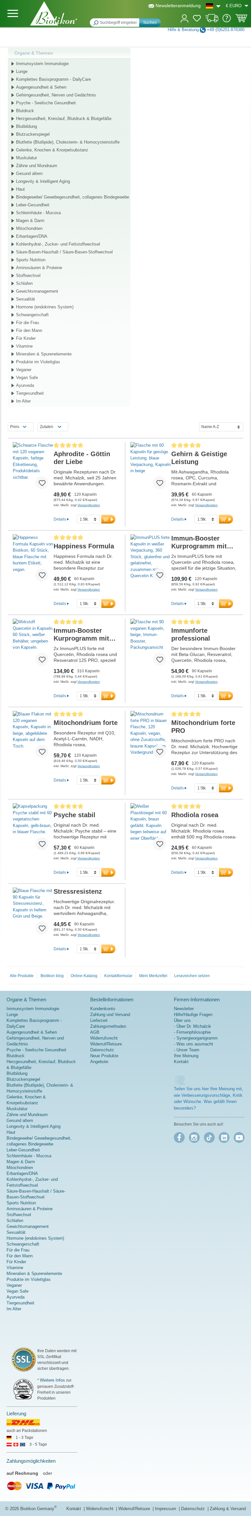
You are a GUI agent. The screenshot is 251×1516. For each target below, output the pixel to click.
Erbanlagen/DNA (31, 236)
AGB (94, 1032)
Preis (14, 426)
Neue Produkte (104, 1055)
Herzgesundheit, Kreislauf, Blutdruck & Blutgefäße (63, 118)
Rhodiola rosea (194, 814)
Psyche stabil (74, 814)
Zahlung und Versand (110, 1014)
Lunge (21, 71)
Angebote (99, 1061)
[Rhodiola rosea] (150, 829)
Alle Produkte (22, 975)
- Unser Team (186, 1049)
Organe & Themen (33, 53)
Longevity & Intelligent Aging (43, 181)
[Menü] (13, 13)
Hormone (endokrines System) (45, 306)
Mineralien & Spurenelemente (44, 354)
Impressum (166, 1508)
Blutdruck (25, 110)
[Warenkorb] (241, 20)
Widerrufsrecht (104, 1038)
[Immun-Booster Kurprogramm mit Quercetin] (150, 560)
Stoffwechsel (28, 275)
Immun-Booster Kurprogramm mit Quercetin (199, 542)
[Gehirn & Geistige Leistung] (150, 468)
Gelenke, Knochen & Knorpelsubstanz (52, 149)
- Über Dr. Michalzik (192, 1026)
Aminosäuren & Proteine (39, 267)
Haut (20, 189)
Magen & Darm (30, 220)
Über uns (182, 1020)
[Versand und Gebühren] (212, 20)
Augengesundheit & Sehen (41, 87)
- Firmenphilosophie (192, 1032)
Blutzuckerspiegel (33, 134)
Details (60, 519)
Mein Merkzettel (153, 975)
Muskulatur (26, 157)
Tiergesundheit (30, 393)
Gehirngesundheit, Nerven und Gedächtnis (56, 95)
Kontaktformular (118, 975)
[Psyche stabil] (33, 829)
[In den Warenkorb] (108, 519)
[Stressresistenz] (33, 913)
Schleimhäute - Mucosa (38, 212)
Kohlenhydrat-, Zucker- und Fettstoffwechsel (58, 244)
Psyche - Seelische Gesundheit (46, 102)
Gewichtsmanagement (37, 291)
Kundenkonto (102, 1008)
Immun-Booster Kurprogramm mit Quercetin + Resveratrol (81, 634)
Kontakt (181, 1061)
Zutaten (46, 426)
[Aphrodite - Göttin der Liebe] (33, 468)
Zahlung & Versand (228, 1508)
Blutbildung (26, 126)
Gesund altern (29, 173)
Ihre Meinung (186, 1055)
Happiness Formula (84, 546)
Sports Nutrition (30, 259)
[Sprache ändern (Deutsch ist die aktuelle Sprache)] (213, 6)
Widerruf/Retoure (106, 1044)
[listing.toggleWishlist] (41, 482)
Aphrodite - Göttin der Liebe (82, 457)
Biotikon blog (52, 975)
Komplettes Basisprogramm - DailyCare (53, 79)
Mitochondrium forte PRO (203, 726)
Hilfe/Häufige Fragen (193, 1014)
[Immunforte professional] (150, 645)
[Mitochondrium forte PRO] (150, 737)
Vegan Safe (27, 377)
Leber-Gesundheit (32, 204)
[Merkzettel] (197, 19)
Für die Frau (27, 322)
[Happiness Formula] (33, 560)
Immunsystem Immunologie (42, 63)
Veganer (23, 369)
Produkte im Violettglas (38, 361)
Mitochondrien (29, 228)
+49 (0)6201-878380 (225, 29)
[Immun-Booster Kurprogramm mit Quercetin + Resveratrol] (33, 645)
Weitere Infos (52, 1380)
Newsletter (184, 1008)
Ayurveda (25, 385)
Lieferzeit (99, 1020)
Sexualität (25, 299)
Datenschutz (102, 1049)
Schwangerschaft (32, 314)
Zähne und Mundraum (36, 165)
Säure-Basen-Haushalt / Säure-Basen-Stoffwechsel (64, 252)
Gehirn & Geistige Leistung (199, 457)
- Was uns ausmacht (193, 1044)
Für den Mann (29, 330)
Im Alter (23, 401)
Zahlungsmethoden (108, 1026)
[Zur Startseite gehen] (53, 13)
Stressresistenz (78, 891)
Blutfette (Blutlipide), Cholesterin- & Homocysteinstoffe (68, 142)
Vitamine (24, 346)
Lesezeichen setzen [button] (192, 975)
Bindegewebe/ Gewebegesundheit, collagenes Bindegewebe (72, 197)
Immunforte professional (190, 634)
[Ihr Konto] (184, 18)
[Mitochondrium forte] (33, 737)
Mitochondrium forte (86, 722)
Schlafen (24, 283)
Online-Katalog (84, 975)
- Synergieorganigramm (196, 1038)
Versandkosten (88, 505)
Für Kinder (26, 338)
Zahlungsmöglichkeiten (31, 1461)
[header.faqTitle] (227, 20)
